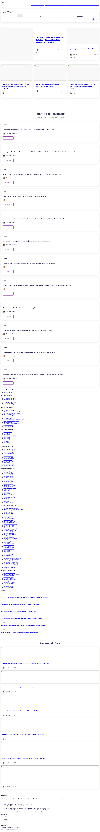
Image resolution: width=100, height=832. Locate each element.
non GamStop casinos (9, 470)
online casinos (7, 438)
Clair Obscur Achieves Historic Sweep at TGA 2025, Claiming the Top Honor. (20, 604)
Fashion (47, 16)
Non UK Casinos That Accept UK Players (13, 509)
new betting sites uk (8, 581)
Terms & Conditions (10, 829)
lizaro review (7, 441)
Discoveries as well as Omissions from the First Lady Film (20, 308)
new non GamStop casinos (10, 402)
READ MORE (8, 137)
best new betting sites (8, 512)
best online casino (8, 480)
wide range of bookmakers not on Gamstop (13, 411)
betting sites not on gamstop (10, 488)
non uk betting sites (8, 555)
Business (34, 16)
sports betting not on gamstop (10, 449)
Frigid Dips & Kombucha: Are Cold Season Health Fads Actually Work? (25, 196)
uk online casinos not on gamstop (11, 559)
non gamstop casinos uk (9, 573)
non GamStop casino (8, 461)
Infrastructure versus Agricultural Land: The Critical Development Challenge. (20, 804)
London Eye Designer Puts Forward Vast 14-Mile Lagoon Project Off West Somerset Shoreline (82, 86)
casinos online (7, 517)
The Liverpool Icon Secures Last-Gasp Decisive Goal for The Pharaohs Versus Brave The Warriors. (15, 86)
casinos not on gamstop (9, 499)
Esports (41, 16)
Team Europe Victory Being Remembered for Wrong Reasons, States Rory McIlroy (28, 330)
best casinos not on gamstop (10, 398)
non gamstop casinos (8, 443)
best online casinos (8, 432)
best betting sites (7, 433)
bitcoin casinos (7, 492)
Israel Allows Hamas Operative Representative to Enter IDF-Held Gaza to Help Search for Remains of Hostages (27, 808)
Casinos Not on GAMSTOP (10, 426)
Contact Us (80, 16)
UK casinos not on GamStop (10, 528)
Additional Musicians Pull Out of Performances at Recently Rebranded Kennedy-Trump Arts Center (33, 374)
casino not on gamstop (9, 403)
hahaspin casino (7, 439)
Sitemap (15, 829)
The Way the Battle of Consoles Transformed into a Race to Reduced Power (19, 632)
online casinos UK (8, 460)
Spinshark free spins (8, 478)
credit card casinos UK (9, 415)
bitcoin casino (7, 498)
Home (20, 16)
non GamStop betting (8, 392)
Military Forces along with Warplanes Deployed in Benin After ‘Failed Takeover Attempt (23, 625)
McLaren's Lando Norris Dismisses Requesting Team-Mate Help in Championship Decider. (49, 39)
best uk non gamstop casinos (10, 538)
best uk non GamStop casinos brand (12, 423)
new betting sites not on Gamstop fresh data (14, 419)
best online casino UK (9, 454)
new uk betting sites (8, 481)
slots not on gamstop (8, 452)
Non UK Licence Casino (9, 494)
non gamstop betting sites (9, 510)
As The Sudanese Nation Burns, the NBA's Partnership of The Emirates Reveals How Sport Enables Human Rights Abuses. (29, 809)
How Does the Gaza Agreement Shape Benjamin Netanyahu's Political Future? (26, 241)
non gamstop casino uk (9, 464)
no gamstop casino (8, 418)
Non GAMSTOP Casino (9, 485)
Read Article (38, 52)
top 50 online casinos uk (9, 521)
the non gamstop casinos (9, 422)
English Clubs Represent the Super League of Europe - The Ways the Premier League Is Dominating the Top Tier (37, 285)
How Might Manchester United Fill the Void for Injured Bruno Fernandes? (19, 807)
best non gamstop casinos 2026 (11, 562)
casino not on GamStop (9, 473)
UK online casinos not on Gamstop (12, 413)
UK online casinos (8, 472)
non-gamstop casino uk (9, 575)
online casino (7, 437)
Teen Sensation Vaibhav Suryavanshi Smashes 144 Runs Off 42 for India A (38, 5)
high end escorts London (9, 567)
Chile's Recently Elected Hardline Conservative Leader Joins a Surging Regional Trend (29, 352)
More (74, 16)
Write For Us (3, 829)
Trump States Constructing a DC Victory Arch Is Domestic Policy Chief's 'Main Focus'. (29, 129)
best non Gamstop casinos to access (12, 414)
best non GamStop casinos (10, 534)
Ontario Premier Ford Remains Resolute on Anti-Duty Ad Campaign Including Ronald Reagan (24, 597)
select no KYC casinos (9, 410)
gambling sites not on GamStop (11, 535)
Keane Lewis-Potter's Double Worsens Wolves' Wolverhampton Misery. (73, 5)
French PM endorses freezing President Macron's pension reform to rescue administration (29, 263)
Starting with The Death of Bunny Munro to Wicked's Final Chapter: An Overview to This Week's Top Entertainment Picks (40, 152)
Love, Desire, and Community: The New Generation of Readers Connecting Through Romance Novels (33, 218)
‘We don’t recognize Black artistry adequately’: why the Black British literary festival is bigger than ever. (25, 811)
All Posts (27, 16)
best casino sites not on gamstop (11, 508)
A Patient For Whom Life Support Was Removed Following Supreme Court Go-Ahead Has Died (32, 174)
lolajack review (7, 442)
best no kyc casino (8, 553)
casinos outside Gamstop (9, 497)
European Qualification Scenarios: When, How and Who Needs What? (18, 611)
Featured (55, 16)
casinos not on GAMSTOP (10, 436)
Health (68, 16)
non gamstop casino (8, 482)
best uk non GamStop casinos (10, 566)
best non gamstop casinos (9, 404)
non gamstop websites (9, 458)
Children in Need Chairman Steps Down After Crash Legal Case (17, 805)
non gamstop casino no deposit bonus (12, 558)
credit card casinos (8, 417)
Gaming (62, 16)
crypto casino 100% (8, 425)
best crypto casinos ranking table (11, 421)
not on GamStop (7, 490)
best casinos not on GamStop (10, 524)
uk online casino (7, 434)
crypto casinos (7, 489)
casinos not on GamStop (9, 453)
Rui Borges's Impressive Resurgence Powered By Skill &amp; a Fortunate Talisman (21, 618)
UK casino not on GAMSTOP (11, 563)
